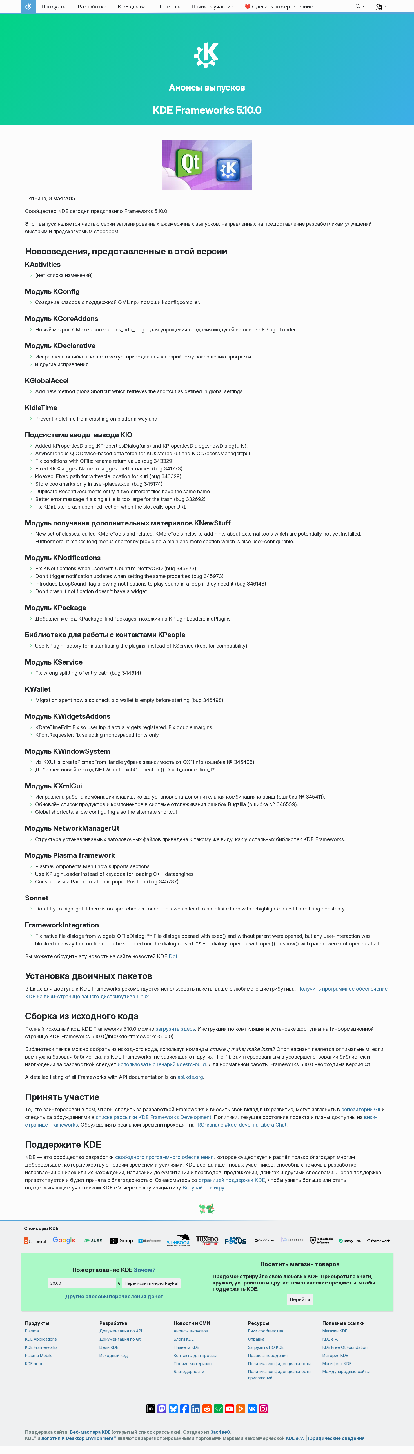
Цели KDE (108, 1347)
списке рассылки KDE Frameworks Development (153, 1117)
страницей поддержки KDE (232, 1180)
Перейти (300, 1299)
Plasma (32, 1330)
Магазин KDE (334, 1330)
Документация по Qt (120, 1339)
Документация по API (120, 1330)
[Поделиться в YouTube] (229, 1406)
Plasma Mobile (39, 1355)
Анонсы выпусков (207, 87)
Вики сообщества (265, 1330)
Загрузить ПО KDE (266, 1347)
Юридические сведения (336, 1438)
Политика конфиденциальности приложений (279, 1374)
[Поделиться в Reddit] (207, 1406)
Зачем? (145, 1269)
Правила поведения (268, 1355)
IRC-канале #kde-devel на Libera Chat (241, 1125)
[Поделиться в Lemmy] (218, 1406)
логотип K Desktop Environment (78, 1438)
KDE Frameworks (41, 1347)
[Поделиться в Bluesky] (173, 1406)
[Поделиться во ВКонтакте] (252, 1406)
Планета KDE (186, 1347)
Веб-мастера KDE (90, 1432)
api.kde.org (190, 1077)
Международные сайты (346, 1371)
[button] (360, 7)
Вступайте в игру (203, 1188)
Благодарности (189, 1371)
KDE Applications (41, 1339)
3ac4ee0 (220, 1432)
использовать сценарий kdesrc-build (162, 1064)
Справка (256, 1339)
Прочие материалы (193, 1363)
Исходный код (113, 1355)
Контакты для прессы (195, 1355)
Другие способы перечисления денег (114, 1296)
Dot (173, 956)
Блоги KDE (184, 1339)
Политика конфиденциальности (279, 1363)
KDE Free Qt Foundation (345, 1347)
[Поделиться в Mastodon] (161, 1406)
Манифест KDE (336, 1363)
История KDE (335, 1355)
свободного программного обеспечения (164, 1157)
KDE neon (34, 1363)
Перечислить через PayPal (151, 1283)
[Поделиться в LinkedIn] (195, 1406)
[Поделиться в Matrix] (150, 1406)
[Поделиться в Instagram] (263, 1406)
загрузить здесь (175, 1029)
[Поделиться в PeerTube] (240, 1406)
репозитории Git (360, 1109)
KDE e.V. (330, 1339)
